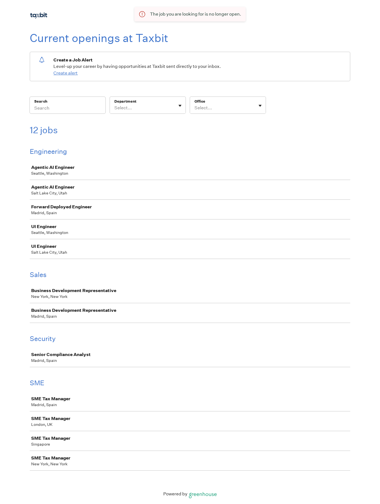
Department (125, 101)
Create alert (65, 73)
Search (40, 101)
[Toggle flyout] (180, 105)
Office (199, 101)
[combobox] (114, 108)
